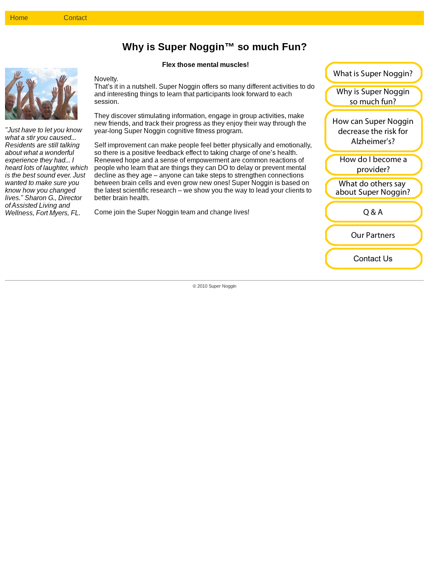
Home (19, 17)
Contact (75, 17)
